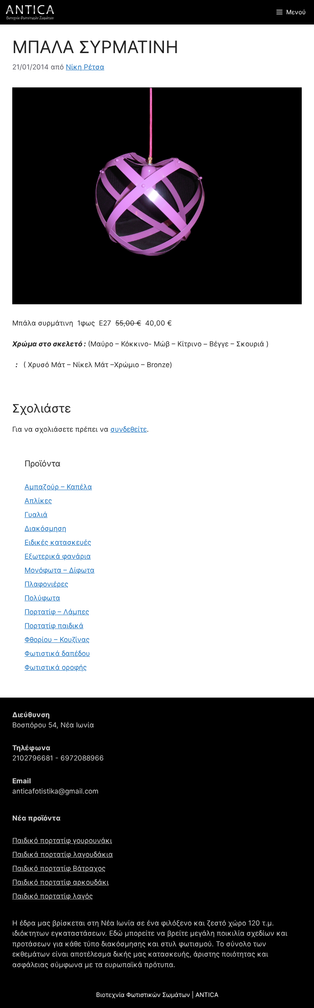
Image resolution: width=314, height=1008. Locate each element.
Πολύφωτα (42, 598)
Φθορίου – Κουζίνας (57, 640)
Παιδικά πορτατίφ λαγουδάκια (62, 854)
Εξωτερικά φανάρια (58, 556)
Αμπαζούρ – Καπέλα (58, 487)
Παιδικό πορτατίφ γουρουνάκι (62, 840)
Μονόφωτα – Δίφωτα (59, 570)
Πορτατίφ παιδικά (54, 626)
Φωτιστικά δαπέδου (57, 653)
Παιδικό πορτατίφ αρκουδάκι (60, 882)
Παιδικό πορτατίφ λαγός (52, 896)
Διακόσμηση (45, 528)
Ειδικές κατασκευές (58, 542)
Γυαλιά (36, 515)
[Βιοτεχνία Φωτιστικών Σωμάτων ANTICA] (29, 12)
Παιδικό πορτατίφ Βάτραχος (58, 868)
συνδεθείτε (128, 429)
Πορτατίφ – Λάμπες (57, 612)
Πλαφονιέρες (46, 584)
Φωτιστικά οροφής (56, 667)
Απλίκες (38, 501)
